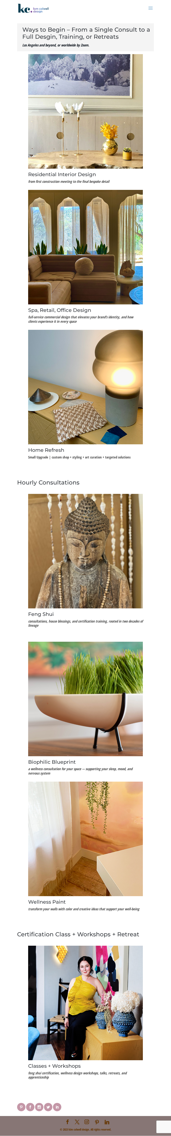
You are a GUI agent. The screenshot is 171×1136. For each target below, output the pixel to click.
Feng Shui (41, 614)
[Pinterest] (97, 1122)
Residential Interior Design (62, 174)
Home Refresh (46, 450)
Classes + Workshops (54, 1066)
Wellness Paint (47, 902)
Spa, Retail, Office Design (59, 310)
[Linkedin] (107, 1122)
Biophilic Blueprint (52, 762)
